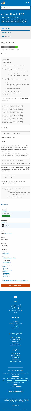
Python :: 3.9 (6, 276)
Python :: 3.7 (6, 273)
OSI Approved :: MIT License (9, 258)
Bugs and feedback (15, 337)
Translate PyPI (15, 341)
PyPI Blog (15, 321)
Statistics (15, 325)
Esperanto (19, 401)
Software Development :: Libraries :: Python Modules (15, 280)
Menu (26, 2)
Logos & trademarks (15, 327)
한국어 (23, 401)
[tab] (15, 28)
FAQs (15, 312)
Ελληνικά (11, 400)
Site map (15, 384)
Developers (6, 253)
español (10, 399)
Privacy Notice (14, 359)
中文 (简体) (21, 400)
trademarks (9, 380)
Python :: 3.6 (6, 271)
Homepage (5, 204)
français (15, 399)
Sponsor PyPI (15, 343)
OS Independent (7, 262)
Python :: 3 (5, 268)
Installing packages (15, 305)
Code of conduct (15, 357)
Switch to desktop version (15, 391)
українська (6, 400)
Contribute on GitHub (15, 339)
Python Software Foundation (21, 380)
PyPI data (4, 211)
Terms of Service (15, 353)
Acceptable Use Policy (15, 361)
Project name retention (14, 311)
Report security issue (15, 355)
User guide (14, 309)
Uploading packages (15, 307)
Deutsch (16, 400)
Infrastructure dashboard (15, 323)
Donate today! (15, 376)
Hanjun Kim (8, 233)
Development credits (15, 345)
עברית (14, 401)
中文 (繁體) (27, 400)
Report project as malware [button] (15, 285)
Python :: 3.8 (6, 274)
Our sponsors (15, 329)
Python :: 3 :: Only (7, 270)
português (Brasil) (25, 399)
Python (5, 266)
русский (10, 401)
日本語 (19, 399)
